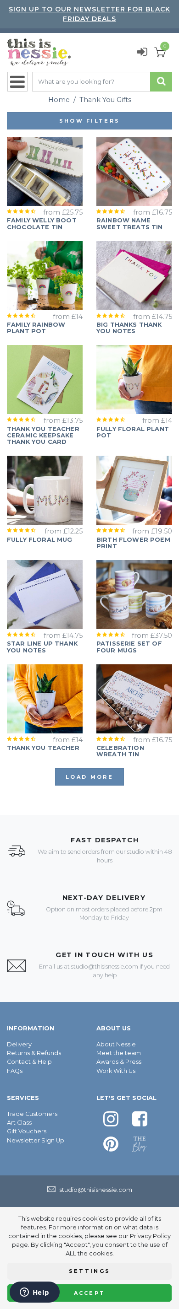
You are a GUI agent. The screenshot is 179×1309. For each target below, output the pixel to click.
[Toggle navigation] (17, 82)
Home (59, 100)
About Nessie (116, 1044)
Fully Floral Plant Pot (132, 432)
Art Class (19, 1122)
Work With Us (115, 1070)
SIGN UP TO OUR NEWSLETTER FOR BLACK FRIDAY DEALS (89, 14)
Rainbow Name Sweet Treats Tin (129, 223)
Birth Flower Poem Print (133, 542)
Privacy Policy (150, 1236)
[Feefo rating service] (23, 211)
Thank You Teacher (43, 747)
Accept (90, 1293)
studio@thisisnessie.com (104, 966)
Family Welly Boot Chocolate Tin (42, 223)
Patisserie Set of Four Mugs (129, 646)
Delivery (19, 1044)
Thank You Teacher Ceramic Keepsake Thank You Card (43, 435)
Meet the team (118, 1053)
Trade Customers (32, 1113)
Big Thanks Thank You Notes (129, 327)
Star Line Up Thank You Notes (42, 646)
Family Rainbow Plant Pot (36, 327)
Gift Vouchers (26, 1131)
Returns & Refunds (34, 1053)
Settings (89, 1271)
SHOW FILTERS (89, 121)
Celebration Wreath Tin (120, 751)
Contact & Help (29, 1061)
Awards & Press (118, 1061)
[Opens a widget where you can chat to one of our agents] (34, 1293)
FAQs (14, 1070)
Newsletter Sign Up (35, 1140)
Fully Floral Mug (40, 539)
